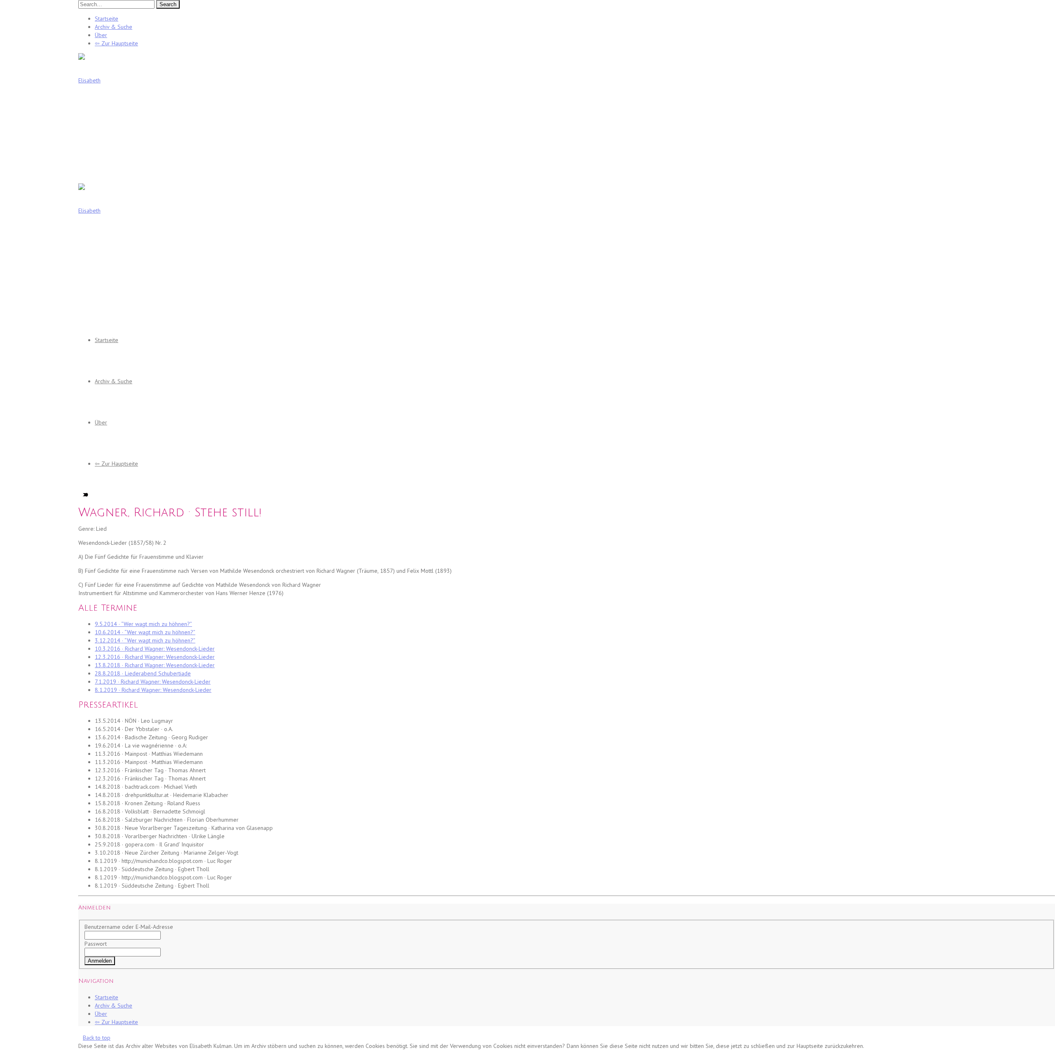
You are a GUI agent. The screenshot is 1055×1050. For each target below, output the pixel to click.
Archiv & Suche (113, 26)
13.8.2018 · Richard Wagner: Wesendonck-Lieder (155, 665)
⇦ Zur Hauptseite (116, 43)
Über (101, 35)
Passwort (95, 943)
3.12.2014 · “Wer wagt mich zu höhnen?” (145, 640)
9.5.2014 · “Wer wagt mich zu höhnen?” (143, 624)
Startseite (106, 18)
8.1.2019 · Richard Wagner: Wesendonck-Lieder (153, 690)
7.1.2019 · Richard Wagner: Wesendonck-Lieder (153, 681)
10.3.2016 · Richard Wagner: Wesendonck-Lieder (155, 648)
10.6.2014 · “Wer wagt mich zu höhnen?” (145, 632)
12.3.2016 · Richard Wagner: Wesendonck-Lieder (155, 657)
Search (167, 4)
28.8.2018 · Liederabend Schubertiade (143, 673)
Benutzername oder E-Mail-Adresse (128, 926)
